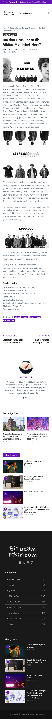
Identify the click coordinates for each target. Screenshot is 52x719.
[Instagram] (28, 398)
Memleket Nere (8, 320)
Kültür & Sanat (15, 28)
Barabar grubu (34, 317)
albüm (17, 317)
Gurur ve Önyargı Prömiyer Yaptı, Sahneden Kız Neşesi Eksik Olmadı (37, 436)
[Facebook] (26, 398)
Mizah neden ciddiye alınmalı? (35, 492)
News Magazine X (37, 714)
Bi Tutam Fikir (11, 49)
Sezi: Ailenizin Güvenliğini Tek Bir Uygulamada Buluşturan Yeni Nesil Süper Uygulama (36, 509)
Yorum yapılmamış (29, 49)
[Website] (23, 398)
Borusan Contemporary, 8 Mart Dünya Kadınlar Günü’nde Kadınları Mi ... (12, 436)
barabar (24, 317)
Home (5, 28)
